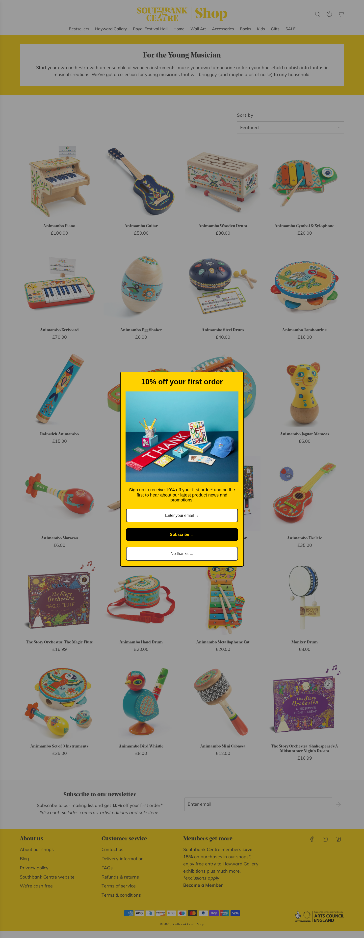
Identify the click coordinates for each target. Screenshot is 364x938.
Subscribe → (182, 534)
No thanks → (182, 554)
